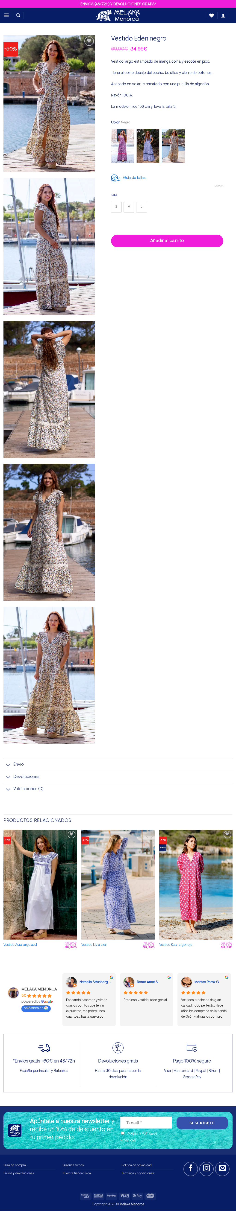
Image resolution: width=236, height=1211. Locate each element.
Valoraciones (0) (28, 789)
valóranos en (33, 1008)
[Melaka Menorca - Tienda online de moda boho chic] (118, 15)
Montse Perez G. (207, 982)
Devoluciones (26, 777)
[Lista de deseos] (211, 15)
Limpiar (219, 186)
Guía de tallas (133, 178)
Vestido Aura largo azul (20, 945)
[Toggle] (8, 765)
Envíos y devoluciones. (19, 1173)
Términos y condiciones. (138, 1173)
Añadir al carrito (167, 241)
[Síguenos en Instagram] (206, 1169)
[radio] (116, 207)
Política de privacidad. (136, 1165)
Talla (114, 195)
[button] (6, 15)
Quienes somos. (73, 1165)
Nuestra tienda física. (76, 1173)
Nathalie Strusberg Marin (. (96, 982)
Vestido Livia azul (93, 945)
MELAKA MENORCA (39, 989)
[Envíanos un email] (222, 1169)
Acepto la (138, 1137)
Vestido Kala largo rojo (175, 945)
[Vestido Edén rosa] (122, 146)
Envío (18, 765)
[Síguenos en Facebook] (190, 1169)
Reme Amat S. (147, 982)
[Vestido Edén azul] (147, 146)
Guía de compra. (15, 1165)
